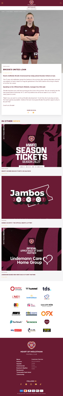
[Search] (60, 3)
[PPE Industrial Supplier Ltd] (31, 313)
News (18, 359)
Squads (19, 363)
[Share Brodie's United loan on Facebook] (29, 112)
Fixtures (19, 361)
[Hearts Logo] (32, 3)
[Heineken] (31, 322)
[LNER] (16, 297)
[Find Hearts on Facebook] (22, 384)
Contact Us (34, 366)
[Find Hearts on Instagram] (31, 384)
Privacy (33, 365)
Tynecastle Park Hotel (24, 372)
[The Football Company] (31, 305)
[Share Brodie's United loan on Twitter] (34, 112)
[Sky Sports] (16, 330)
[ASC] (16, 305)
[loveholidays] (31, 297)
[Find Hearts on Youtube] (36, 384)
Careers (33, 368)
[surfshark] (16, 322)
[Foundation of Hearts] (47, 322)
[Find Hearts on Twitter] (26, 384)
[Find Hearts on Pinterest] (41, 384)
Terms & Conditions (36, 361)
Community (20, 374)
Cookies (33, 363)
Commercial (21, 366)
